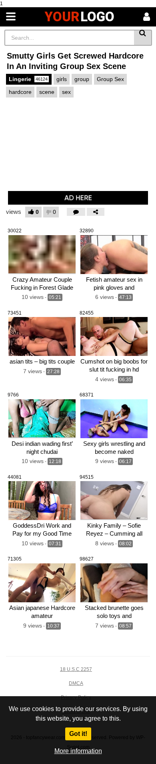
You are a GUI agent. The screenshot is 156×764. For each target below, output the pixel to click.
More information (78, 751)
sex (66, 92)
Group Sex (110, 79)
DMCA (76, 683)
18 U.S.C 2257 (76, 669)
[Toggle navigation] (11, 17)
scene (46, 92)
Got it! (78, 733)
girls (61, 79)
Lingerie (28, 79)
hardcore (20, 92)
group (81, 79)
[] (143, 38)
